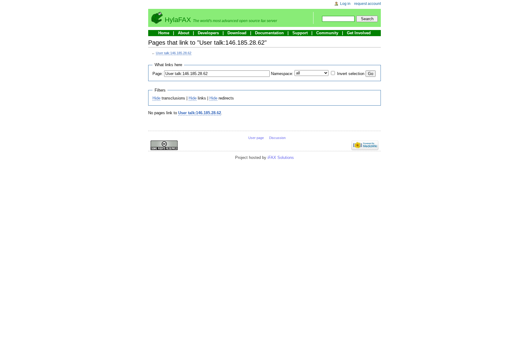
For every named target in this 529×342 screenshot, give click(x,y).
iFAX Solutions (281, 157)
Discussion (277, 138)
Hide (156, 98)
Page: (157, 73)
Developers (208, 33)
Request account (367, 4)
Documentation (269, 33)
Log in (345, 4)
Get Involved (359, 33)
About (183, 33)
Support (300, 33)
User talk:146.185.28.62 (173, 53)
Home (163, 33)
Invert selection (350, 73)
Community (327, 33)
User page (256, 138)
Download (236, 33)
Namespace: (282, 73)
